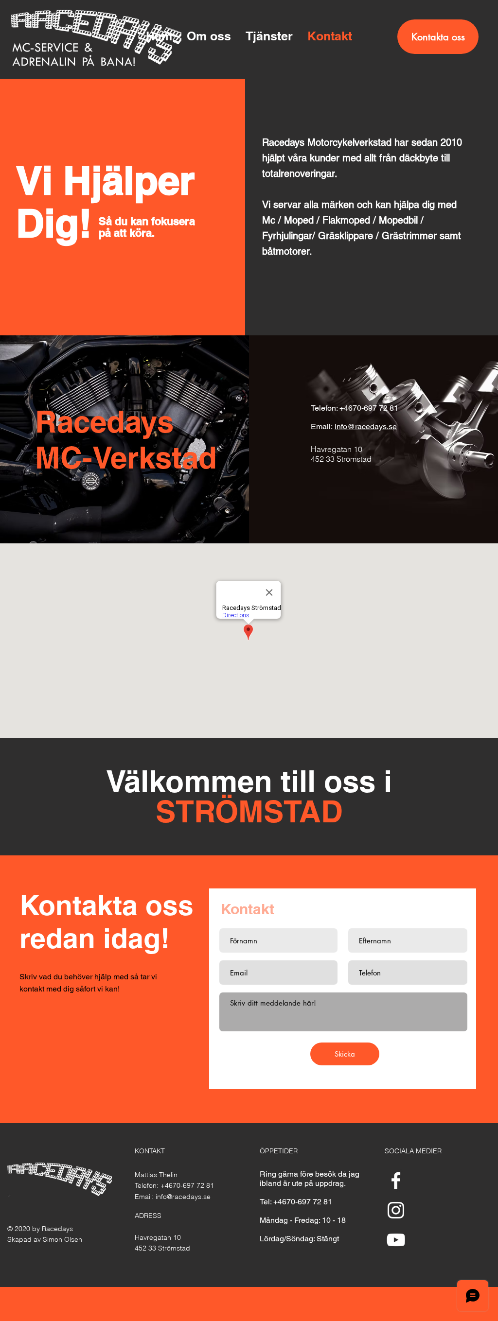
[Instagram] (396, 1210)
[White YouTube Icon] (396, 1240)
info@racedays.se (366, 426)
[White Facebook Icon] (396, 1180)
